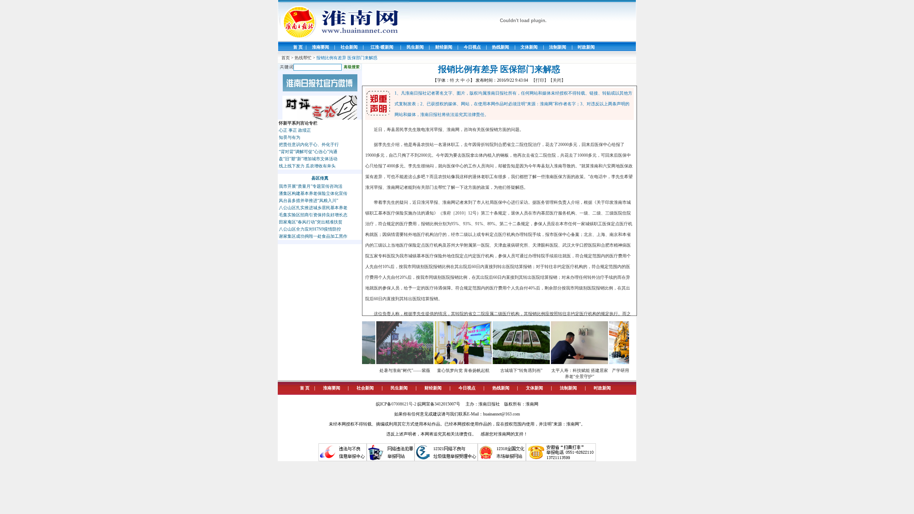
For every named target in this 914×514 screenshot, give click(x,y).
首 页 (298, 47)
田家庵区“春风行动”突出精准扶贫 (310, 222)
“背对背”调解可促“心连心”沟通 (308, 151)
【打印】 (539, 80)
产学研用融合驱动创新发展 (628, 370)
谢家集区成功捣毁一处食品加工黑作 (313, 236)
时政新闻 (586, 47)
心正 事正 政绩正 (295, 130)
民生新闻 (415, 47)
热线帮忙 (303, 57)
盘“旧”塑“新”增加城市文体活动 (308, 158)
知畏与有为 (289, 137)
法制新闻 (557, 47)
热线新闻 (500, 47)
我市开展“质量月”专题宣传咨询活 (310, 186)
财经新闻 (443, 47)
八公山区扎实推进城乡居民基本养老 (313, 207)
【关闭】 (557, 80)
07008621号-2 (403, 404)
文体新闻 (529, 47)
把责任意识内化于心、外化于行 (309, 144)
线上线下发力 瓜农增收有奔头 (307, 165)
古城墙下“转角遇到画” (512, 370)
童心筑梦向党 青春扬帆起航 (453, 370)
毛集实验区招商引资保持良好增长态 (313, 214)
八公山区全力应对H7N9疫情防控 (310, 229)
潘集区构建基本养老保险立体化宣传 (313, 193)
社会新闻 (349, 47)
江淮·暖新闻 (382, 47)
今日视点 (472, 47)
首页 (285, 57)
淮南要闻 (320, 47)
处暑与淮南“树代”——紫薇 (395, 370)
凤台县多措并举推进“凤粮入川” (308, 200)
